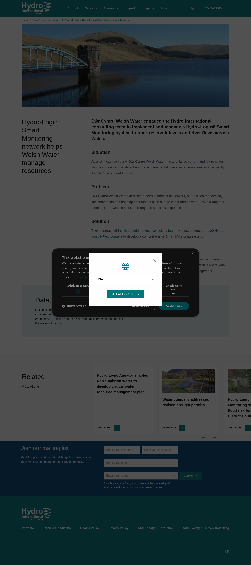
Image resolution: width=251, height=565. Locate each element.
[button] (123, 294)
